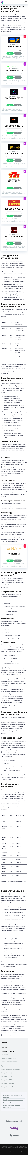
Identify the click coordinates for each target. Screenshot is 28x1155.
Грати (10, 53)
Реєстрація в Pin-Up (6, 1073)
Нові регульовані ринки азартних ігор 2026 (12, 1096)
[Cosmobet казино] (14, 94)
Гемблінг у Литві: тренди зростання (13, 1103)
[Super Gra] (14, 42)
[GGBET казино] (14, 122)
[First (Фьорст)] (14, 233)
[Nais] (14, 550)
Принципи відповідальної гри (9, 1061)
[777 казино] (14, 177)
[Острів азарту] (2, 2)
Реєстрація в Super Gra (7, 1087)
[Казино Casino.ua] (14, 67)
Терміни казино (5, 1066)
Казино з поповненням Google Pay (10, 1069)
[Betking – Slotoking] (14, 205)
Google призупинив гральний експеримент (11, 1106)
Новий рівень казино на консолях (13, 1100)
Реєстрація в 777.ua (6, 1076)
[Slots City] (14, 150)
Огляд (18, 53)
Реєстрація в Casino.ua (7, 1083)
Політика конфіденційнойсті (9, 1058)
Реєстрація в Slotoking (7, 1080)
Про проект (4, 1054)
